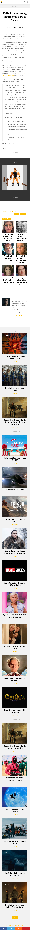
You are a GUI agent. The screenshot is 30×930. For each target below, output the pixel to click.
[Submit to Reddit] (18, 928)
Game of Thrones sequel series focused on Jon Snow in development (15, 552)
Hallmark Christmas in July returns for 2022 (15, 459)
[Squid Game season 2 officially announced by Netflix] (15, 765)
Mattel (16, 214)
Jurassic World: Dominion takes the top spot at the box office (15, 747)
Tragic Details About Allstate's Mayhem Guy (8, 258)
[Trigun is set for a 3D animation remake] (15, 506)
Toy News (23, 214)
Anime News (15, 524)
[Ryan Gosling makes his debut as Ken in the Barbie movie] (15, 602)
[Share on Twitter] (11, 928)
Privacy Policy (23, 925)
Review (6, 367)
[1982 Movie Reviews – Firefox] (15, 477)
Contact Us (17, 925)
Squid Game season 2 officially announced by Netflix (15, 778)
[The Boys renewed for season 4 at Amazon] (15, 828)
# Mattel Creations (8, 214)
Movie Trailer (8, 852)
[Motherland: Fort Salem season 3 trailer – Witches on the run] (15, 892)
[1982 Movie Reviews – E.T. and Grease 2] (15, 797)
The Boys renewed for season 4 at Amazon (15, 842)
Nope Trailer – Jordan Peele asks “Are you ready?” (15, 874)
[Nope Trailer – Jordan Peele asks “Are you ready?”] (15, 860)
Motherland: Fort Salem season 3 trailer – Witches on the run (15, 906)
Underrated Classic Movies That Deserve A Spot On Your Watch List (21, 237)
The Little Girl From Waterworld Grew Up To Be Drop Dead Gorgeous (21, 259)
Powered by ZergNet (23, 287)
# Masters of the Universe (10, 211)
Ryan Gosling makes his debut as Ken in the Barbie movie (15, 615)
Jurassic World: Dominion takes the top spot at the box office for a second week (15, 422)
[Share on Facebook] (4, 928)
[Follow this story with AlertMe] (26, 928)
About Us (11, 925)
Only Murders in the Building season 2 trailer (15, 647)
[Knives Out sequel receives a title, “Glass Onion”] (15, 697)
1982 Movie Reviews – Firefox (15, 489)
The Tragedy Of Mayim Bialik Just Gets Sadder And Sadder (8, 237)
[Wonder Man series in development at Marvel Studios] (15, 570)
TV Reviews (15, 393)
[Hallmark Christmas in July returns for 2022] (15, 445)
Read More (15, 315)
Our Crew (5, 925)
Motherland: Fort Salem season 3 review (15, 389)
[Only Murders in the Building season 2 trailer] (15, 634)
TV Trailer (7, 335)
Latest (15, 917)
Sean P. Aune (15, 299)
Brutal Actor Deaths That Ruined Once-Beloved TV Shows (8, 280)
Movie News (15, 427)
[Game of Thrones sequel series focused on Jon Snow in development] (15, 538)
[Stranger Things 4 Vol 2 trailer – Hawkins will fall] (15, 343)
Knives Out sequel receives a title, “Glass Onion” (15, 711)
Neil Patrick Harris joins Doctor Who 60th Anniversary (15, 679)
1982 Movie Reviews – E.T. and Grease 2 (15, 810)
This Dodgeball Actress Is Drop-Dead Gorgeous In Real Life (22, 281)
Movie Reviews (15, 493)
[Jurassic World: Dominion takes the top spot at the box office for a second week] (15, 407)
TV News (15, 361)
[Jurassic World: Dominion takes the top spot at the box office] (15, 733)
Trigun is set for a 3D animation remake (15, 520)
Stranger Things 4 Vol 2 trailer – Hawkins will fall (15, 357)
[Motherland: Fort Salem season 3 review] (15, 375)
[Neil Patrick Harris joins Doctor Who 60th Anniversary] (15, 665)
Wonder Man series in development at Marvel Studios (15, 584)
